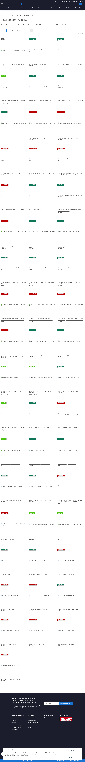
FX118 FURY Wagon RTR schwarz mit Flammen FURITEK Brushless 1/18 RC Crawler (70, 246)
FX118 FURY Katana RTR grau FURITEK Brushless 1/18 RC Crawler (13, 174)
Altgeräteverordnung (16, 725)
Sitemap (29, 727)
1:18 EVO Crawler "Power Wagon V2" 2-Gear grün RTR (13, 209)
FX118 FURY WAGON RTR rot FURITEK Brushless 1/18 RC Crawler (41, 246)
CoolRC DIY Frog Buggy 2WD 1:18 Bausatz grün (68, 427)
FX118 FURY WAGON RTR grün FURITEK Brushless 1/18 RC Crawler (14, 246)
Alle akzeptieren (71, 750)
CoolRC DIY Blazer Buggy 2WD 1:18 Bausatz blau (68, 391)
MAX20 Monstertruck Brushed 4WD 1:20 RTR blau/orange (70, 100)
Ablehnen (71, 757)
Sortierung (10, 30)
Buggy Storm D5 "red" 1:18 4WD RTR (9, 609)
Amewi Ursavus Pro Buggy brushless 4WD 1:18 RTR (40, 391)
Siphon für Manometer (6, 574)
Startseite (57, 1)
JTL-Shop (63, 760)
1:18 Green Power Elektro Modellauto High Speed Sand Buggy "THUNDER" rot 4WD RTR (13, 538)
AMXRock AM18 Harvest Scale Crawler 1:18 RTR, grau (41, 538)
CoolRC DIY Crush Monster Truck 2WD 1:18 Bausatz (12, 427)
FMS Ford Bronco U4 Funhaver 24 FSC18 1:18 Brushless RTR (70, 65)
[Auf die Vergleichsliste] (21, 39)
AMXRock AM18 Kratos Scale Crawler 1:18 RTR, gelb (69, 538)
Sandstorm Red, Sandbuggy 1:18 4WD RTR (38, 609)
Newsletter (30, 725)
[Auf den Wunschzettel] (25, 39)
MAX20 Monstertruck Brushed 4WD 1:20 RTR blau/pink (13, 137)
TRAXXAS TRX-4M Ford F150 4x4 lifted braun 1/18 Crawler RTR (42, 283)
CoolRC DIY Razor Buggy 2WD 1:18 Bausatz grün (11, 500)
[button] (29, 30)
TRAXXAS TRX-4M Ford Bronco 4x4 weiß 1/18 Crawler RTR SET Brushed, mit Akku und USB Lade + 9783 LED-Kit (13, 355)
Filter (4, 30)
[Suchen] (80, 4)
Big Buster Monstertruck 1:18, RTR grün (38, 574)
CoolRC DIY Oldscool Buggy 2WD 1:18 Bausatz (39, 464)
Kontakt (81, 1)
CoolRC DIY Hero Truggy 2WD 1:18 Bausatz (10, 464)
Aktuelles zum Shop (32, 720)
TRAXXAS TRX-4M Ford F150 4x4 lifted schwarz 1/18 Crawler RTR (69, 283)
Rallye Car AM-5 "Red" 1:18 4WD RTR (66, 574)
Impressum (7, 757)
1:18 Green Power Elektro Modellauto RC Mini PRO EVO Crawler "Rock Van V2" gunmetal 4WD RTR (70, 174)
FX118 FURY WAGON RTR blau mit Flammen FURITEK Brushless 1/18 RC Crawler (69, 210)
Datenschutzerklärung (35, 705)
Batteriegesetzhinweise (17, 727)
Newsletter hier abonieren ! (66, 703)
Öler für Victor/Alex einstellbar (36, 209)
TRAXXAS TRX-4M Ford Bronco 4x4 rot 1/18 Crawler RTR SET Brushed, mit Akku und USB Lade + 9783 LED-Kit (41, 319)
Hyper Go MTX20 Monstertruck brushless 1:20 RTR (40, 100)
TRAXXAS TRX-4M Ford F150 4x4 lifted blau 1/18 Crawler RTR (13, 283)
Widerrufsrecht (15, 729)
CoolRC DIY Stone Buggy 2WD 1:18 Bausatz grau (40, 500)
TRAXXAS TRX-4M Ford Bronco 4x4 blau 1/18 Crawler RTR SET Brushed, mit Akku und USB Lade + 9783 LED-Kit (13, 319)
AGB (13, 718)
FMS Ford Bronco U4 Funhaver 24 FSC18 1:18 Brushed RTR (42, 64)
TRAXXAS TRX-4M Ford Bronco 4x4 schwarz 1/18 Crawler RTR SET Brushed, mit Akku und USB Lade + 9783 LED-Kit (70, 319)
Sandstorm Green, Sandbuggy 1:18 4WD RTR (11, 679)
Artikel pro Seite (21, 30)
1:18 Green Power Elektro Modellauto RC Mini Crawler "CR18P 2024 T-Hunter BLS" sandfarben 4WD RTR (70, 137)
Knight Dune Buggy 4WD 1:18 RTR (36, 644)
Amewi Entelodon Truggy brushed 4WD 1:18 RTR (68, 355)
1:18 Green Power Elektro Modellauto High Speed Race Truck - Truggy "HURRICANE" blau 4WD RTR (70, 501)
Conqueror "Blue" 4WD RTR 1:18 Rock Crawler (68, 609)
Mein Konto (64, 1)
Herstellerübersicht (73, 1)
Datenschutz (14, 757)
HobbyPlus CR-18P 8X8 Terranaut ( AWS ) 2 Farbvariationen (14, 100)
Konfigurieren (71, 753)
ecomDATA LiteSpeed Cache (74, 760)
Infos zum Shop (31, 718)
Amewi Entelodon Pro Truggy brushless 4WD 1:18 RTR (41, 355)
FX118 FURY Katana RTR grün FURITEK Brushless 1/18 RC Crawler (42, 174)
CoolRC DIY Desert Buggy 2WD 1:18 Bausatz (39, 427)
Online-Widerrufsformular (17, 732)
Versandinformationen (33, 722)
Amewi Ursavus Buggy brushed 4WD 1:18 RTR (11, 391)
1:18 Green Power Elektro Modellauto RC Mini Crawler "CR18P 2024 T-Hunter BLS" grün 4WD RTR (41, 137)
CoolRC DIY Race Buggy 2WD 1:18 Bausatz (67, 464)
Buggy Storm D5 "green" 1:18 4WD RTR (9, 644)
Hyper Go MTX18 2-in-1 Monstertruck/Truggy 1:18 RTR (13, 64)
